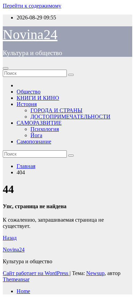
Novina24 (30, 34)
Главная (26, 166)
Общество (28, 92)
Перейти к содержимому (32, 6)
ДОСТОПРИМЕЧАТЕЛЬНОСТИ (70, 117)
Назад (10, 238)
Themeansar (16, 279)
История (27, 104)
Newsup (95, 273)
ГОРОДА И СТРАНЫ (56, 110)
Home (23, 291)
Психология (44, 129)
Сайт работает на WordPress (36, 273)
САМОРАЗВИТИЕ (39, 123)
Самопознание (34, 141)
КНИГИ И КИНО (38, 98)
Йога (36, 135)
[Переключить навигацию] (5, 68)
